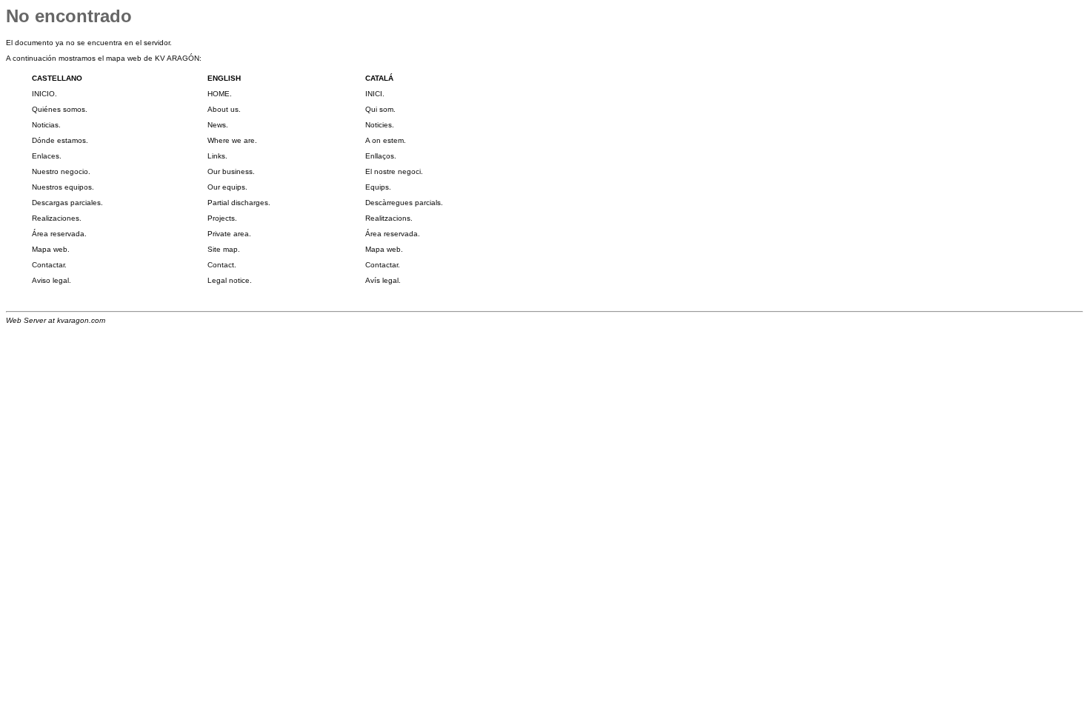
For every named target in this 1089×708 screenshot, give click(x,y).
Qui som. (380, 109)
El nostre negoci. (394, 171)
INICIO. (44, 94)
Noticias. (46, 125)
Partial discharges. (238, 202)
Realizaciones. (56, 218)
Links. (217, 156)
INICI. (374, 94)
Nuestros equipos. (63, 187)
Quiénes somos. (59, 109)
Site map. (223, 249)
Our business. (231, 171)
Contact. (221, 265)
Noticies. (379, 125)
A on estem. (385, 140)
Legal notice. (229, 280)
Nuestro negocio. (61, 171)
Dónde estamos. (60, 140)
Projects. (222, 218)
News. (217, 125)
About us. (224, 109)
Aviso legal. (51, 280)
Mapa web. (51, 249)
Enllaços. (380, 156)
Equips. (378, 187)
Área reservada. (59, 234)
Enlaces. (46, 156)
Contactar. (49, 265)
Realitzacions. (389, 218)
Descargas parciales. (67, 202)
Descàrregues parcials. (404, 202)
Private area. (229, 234)
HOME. (219, 94)
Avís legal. (383, 280)
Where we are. (232, 140)
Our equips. (227, 187)
